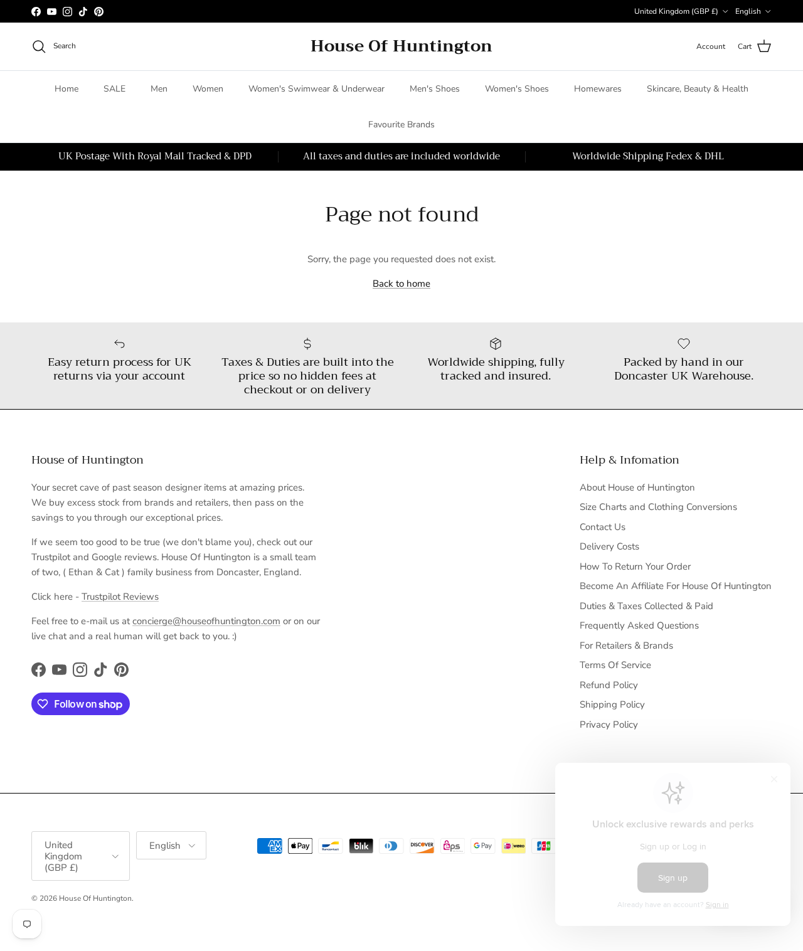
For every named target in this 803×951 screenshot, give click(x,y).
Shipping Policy (612, 704)
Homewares (598, 89)
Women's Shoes (517, 89)
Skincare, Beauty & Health (697, 89)
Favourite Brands (401, 124)
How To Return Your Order (635, 566)
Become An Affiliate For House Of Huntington (676, 586)
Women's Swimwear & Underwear (316, 89)
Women (208, 89)
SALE (114, 89)
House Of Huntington (95, 898)
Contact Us (602, 527)
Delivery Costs (609, 546)
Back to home (401, 283)
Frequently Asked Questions (639, 625)
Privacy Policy (609, 724)
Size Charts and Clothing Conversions (658, 507)
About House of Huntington (637, 487)
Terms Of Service (615, 665)
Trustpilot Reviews (120, 596)
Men (159, 89)
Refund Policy (609, 685)
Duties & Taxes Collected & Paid (646, 606)
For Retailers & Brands (626, 645)
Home (66, 89)
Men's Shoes (435, 89)
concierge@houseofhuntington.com (206, 621)
